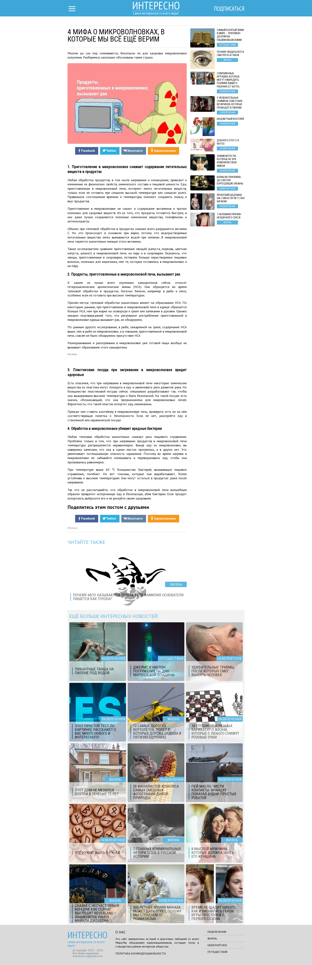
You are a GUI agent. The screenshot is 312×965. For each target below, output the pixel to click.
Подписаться (229, 8)
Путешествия (217, 951)
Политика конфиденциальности (140, 953)
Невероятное (217, 945)
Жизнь (212, 938)
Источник (72, 527)
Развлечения (216, 931)
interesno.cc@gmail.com (88, 956)
